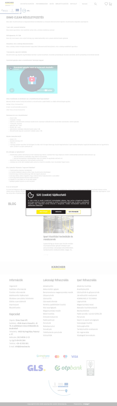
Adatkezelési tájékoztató (35, 205)
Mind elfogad (43, 211)
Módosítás (58, 211)
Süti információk (73, 211)
